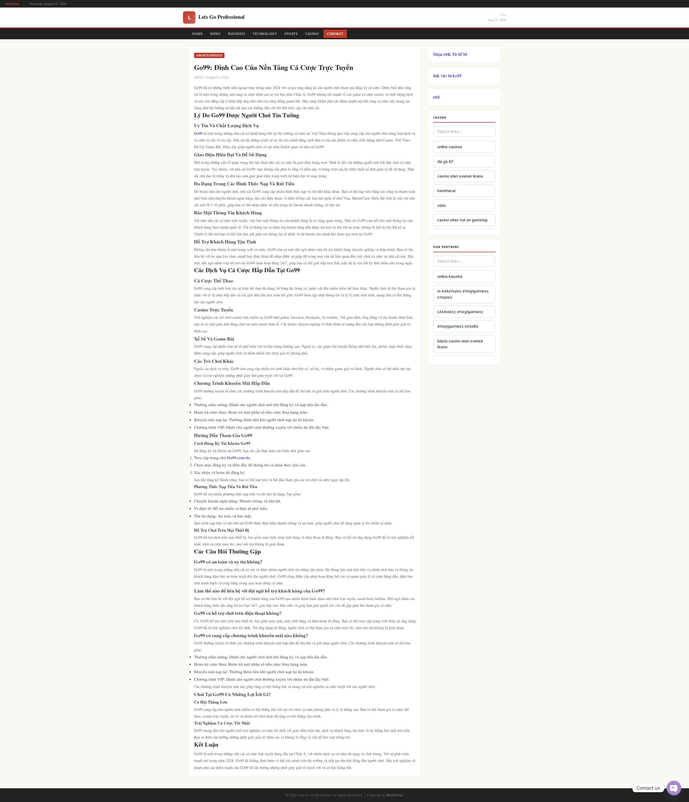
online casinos (449, 146)
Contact (335, 33)
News (215, 33)
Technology (265, 33)
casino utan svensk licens (460, 176)
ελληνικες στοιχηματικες (460, 311)
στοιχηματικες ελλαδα (457, 326)
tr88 (436, 97)
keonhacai (446, 190)
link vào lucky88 (447, 75)
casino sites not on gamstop (462, 220)
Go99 (198, 133)
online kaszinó (449, 276)
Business (236, 33)
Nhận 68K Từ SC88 (450, 54)
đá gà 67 (445, 161)
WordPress (394, 795)
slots (441, 205)
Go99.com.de (238, 457)
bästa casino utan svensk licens (460, 344)
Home (197, 33)
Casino (312, 33)
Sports (291, 33)
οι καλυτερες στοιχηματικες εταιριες (463, 294)
